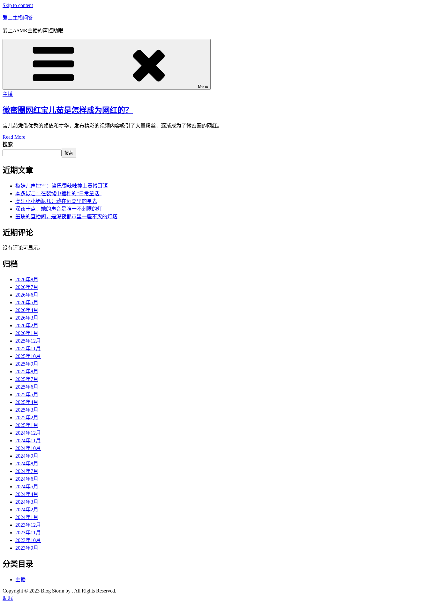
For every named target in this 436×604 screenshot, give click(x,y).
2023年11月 (28, 532)
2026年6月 (26, 295)
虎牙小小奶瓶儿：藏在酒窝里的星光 (56, 201)
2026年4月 (26, 310)
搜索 (8, 144)
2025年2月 (26, 417)
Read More (14, 137)
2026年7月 (26, 287)
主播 (8, 94)
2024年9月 (26, 456)
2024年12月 (28, 433)
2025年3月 (26, 410)
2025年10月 (28, 356)
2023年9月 (26, 548)
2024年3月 (26, 502)
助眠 (8, 598)
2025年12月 (28, 341)
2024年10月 (28, 448)
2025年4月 (26, 402)
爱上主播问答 (18, 17)
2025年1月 (26, 425)
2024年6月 (26, 479)
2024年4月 (26, 494)
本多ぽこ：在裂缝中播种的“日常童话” (58, 193)
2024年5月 (26, 486)
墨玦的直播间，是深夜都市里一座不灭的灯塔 (66, 216)
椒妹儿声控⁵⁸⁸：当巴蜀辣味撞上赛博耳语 (61, 186)
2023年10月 (28, 540)
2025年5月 (26, 394)
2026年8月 (26, 279)
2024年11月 (28, 440)
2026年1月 (26, 333)
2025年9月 (26, 364)
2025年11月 (28, 348)
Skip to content (18, 5)
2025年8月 (26, 371)
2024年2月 (26, 509)
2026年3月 (26, 318)
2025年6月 (26, 387)
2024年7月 (26, 471)
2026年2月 (26, 325)
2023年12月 (28, 525)
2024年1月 (26, 517)
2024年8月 (26, 463)
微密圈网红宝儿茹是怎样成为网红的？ (68, 110)
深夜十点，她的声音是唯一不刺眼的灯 (58, 209)
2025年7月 (26, 379)
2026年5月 (26, 302)
